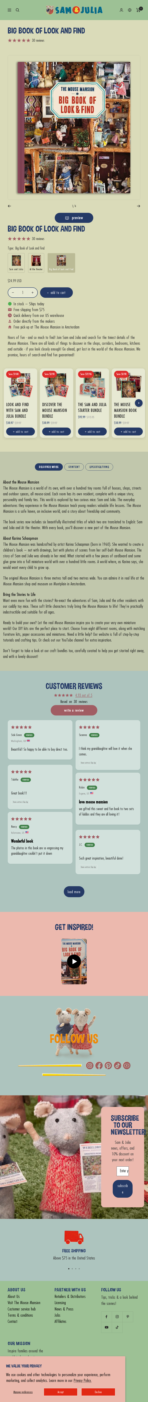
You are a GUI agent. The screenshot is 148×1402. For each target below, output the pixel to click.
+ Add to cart (20, 431)
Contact (12, 1321)
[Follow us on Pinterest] (127, 1316)
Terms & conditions (20, 1315)
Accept (61, 1392)
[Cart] (138, 10)
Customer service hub (22, 1309)
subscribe (123, 1189)
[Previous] (9, 206)
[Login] (121, 10)
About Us (14, 1296)
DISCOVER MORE (49, 467)
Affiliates (60, 1321)
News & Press (64, 1309)
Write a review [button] (74, 710)
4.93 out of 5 (83, 695)
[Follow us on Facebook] (106, 1316)
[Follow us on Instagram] (117, 1316)
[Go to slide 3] (75, 1268)
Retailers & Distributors (70, 1296)
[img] (21, 727)
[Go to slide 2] (72, 1268)
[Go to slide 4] (79, 1268)
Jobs (57, 1315)
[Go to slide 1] (68, 1268)
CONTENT (74, 467)
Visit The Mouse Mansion (24, 1302)
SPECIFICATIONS (99, 467)
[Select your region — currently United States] (130, 10)
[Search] (17, 10)
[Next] (138, 206)
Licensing (60, 1302)
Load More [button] (74, 891)
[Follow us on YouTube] (106, 1327)
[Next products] (139, 403)
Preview (77, 217)
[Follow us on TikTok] (117, 1327)
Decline (98, 1392)
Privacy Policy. (83, 1380)
